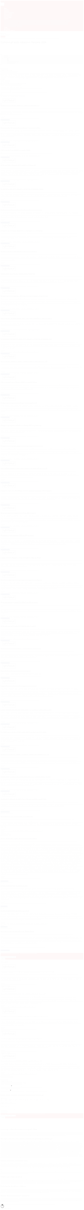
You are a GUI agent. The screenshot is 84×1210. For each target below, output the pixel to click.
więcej (2, 1072)
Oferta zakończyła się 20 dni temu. (16, 1074)
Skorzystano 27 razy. (30, 1074)
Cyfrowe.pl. (4, 1074)
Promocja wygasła (5, 1075)
